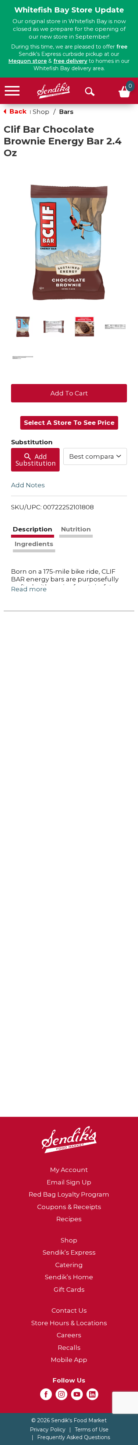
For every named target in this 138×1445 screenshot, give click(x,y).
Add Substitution (35, 459)
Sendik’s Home (69, 1277)
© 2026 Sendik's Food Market (69, 1420)
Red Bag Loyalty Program (69, 1194)
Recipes (69, 1219)
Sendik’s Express (69, 1252)
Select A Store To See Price (69, 422)
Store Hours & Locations (69, 1323)
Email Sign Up (69, 1182)
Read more (29, 589)
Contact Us (69, 1310)
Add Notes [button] (28, 484)
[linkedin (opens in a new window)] (92, 1396)
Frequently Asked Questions (73, 1437)
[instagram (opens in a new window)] (61, 1396)
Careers (69, 1335)
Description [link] (32, 529)
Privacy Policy (48, 1429)
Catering (69, 1265)
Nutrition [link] (76, 529)
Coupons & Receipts (69, 1207)
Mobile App (69, 1359)
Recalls (69, 1347)
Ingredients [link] (34, 544)
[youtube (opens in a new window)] (77, 1396)
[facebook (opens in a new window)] (46, 1396)
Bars (66, 111)
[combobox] (95, 456)
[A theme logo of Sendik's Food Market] (53, 90)
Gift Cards (69, 1289)
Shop (41, 111)
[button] (23, 326)
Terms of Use (92, 1429)
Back (17, 111)
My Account (69, 1169)
